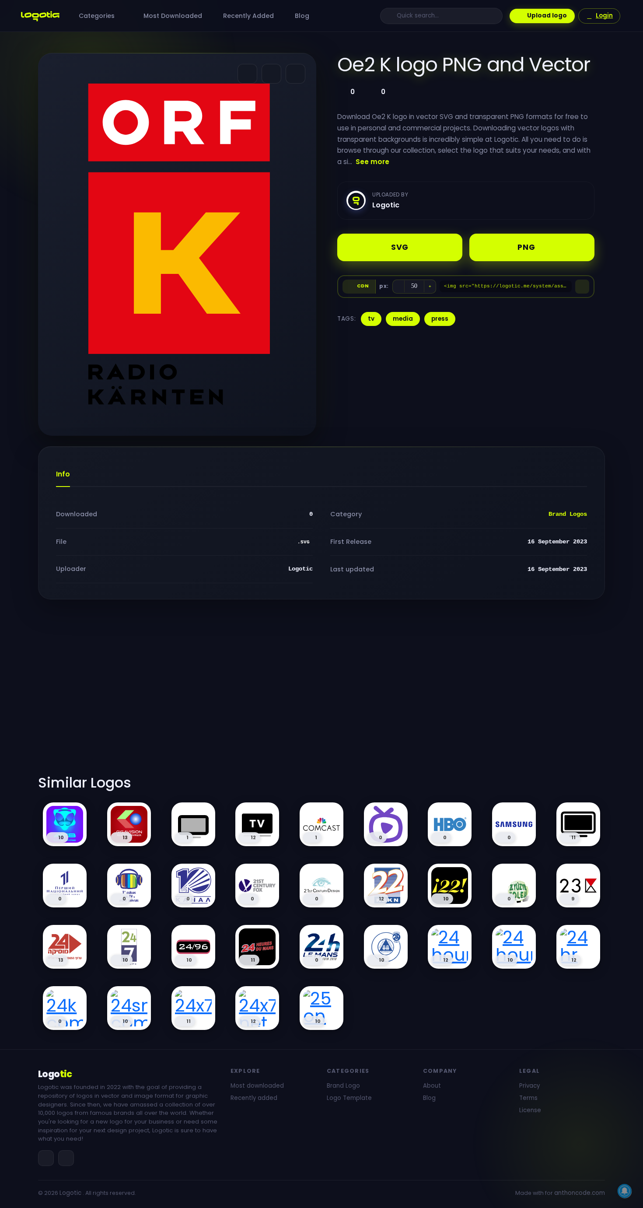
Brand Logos (568, 514)
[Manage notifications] (625, 1191)
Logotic (70, 1193)
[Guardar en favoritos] (295, 74)
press (439, 319)
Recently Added (247, 15)
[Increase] (430, 286)
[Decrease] (398, 286)
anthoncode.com (579, 1193)
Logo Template (349, 1098)
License (530, 1110)
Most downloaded (257, 1086)
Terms (528, 1098)
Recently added (254, 1098)
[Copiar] (582, 287)
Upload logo (547, 15)
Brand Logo (343, 1086)
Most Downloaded (172, 15)
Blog (301, 15)
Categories (97, 15)
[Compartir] (247, 74)
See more (372, 161)
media (403, 319)
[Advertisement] (321, 692)
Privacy (529, 1086)
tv (371, 319)
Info (63, 474)
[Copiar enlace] (271, 74)
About (432, 1086)
